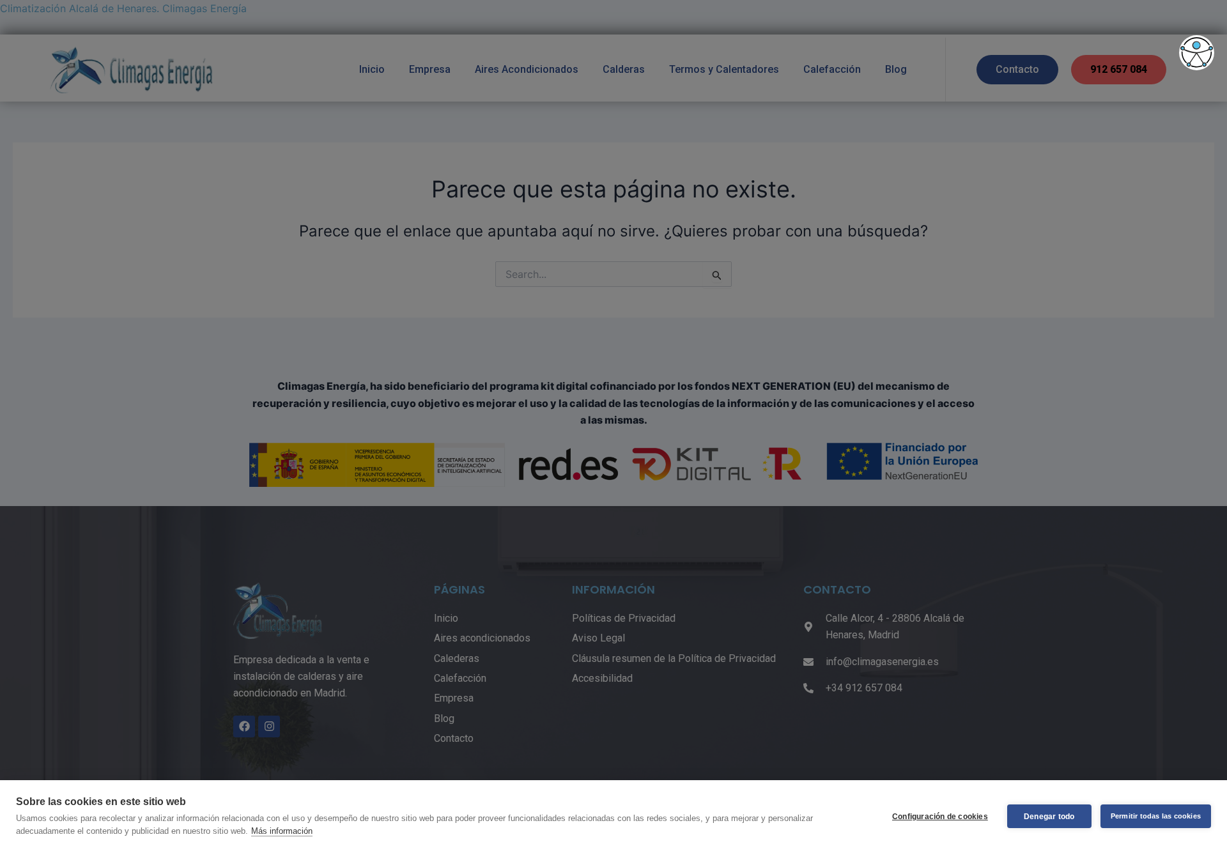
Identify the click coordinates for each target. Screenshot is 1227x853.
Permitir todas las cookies (1156, 816)
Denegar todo (1049, 816)
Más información (282, 831)
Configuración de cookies (940, 816)
